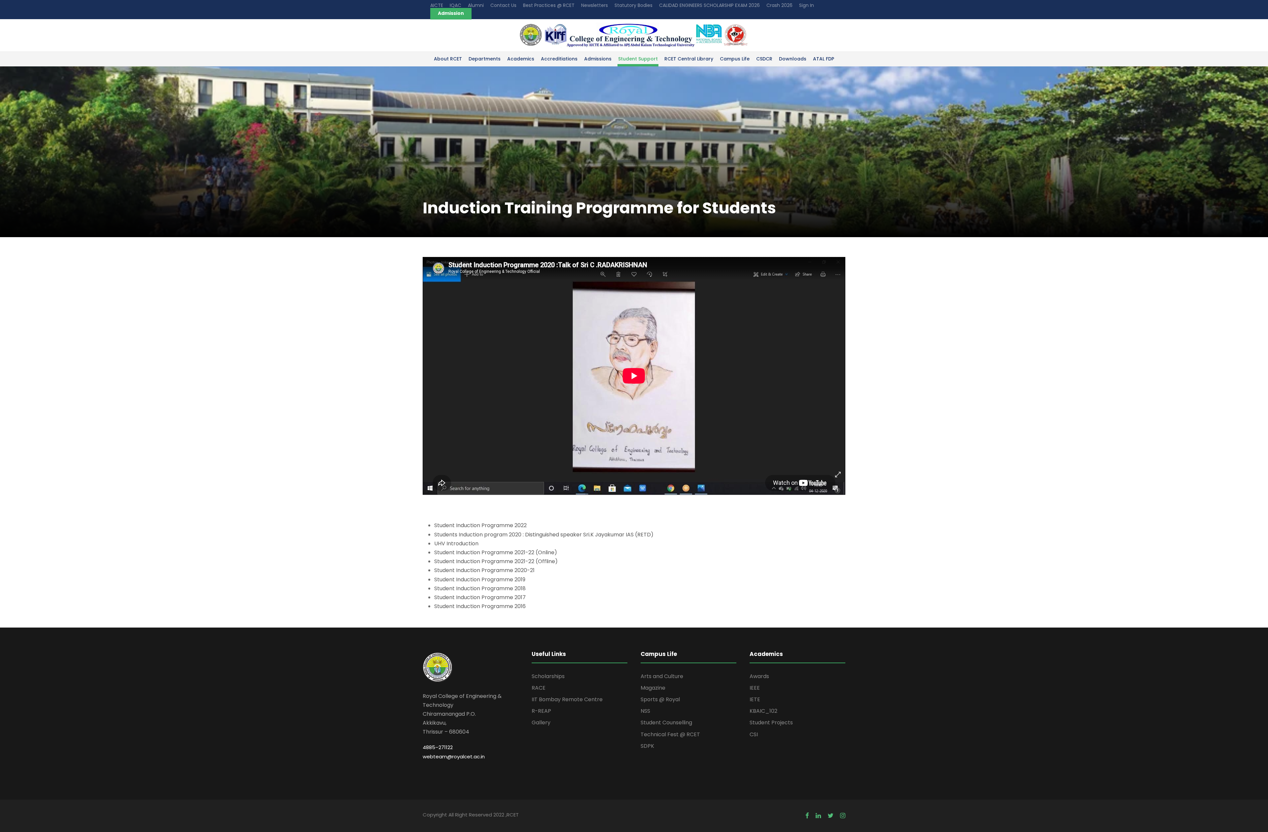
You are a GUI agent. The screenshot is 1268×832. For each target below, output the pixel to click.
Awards (759, 676)
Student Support (638, 58)
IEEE (755, 688)
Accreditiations (559, 58)
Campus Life (735, 58)
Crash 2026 (779, 5)
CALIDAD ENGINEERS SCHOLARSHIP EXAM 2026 (709, 5)
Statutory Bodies (633, 5)
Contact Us (503, 5)
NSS (645, 711)
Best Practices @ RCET (549, 5)
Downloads (792, 58)
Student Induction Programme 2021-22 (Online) (495, 552)
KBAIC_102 (763, 711)
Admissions (598, 58)
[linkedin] (818, 815)
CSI (754, 734)
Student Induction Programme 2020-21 (484, 570)
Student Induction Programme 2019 (479, 579)
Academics (520, 58)
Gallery (541, 722)
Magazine (653, 688)
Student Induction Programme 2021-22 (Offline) (496, 561)
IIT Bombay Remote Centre (567, 699)
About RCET (448, 58)
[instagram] (842, 815)
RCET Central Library (688, 58)
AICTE (436, 5)
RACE (539, 688)
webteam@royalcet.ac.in (454, 756)
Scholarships (548, 676)
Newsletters (594, 5)
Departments (485, 58)
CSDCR (764, 58)
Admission (451, 13)
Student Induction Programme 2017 (480, 597)
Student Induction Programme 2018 (480, 588)
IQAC (455, 5)
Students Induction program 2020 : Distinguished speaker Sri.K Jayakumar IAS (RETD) (543, 534)
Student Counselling (666, 722)
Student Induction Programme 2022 (480, 525)
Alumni (476, 5)
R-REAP (541, 711)
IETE (755, 699)
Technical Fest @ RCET (670, 734)
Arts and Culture (662, 676)
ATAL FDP (823, 58)
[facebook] (807, 815)
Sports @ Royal (660, 699)
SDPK (647, 746)
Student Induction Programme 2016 (480, 606)
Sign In (806, 5)
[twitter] (830, 815)
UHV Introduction (456, 543)
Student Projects (771, 722)
